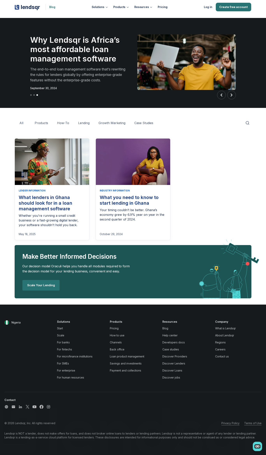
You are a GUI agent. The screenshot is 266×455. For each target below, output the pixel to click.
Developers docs (173, 342)
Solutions (98, 7)
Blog (52, 7)
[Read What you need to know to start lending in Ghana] (133, 162)
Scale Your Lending (41, 285)
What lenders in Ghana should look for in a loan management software (45, 203)
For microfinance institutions (74, 356)
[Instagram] (48, 407)
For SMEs (63, 363)
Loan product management (127, 356)
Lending (84, 123)
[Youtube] (34, 407)
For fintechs (64, 349)
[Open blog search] (247, 123)
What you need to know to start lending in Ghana (129, 200)
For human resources (70, 377)
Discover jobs (171, 377)
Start (60, 328)
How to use (117, 335)
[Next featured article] (231, 95)
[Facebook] (41, 407)
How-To (63, 123)
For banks (63, 342)
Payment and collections (125, 370)
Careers (220, 349)
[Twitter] (27, 407)
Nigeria (16, 322)
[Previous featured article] (221, 95)
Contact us (222, 356)
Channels (116, 342)
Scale (60, 335)
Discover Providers (174, 356)
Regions (220, 342)
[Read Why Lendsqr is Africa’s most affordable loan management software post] (186, 62)
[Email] (13, 407)
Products (119, 7)
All (21, 123)
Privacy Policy (230, 423)
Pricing (162, 7)
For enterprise (66, 370)
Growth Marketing (112, 123)
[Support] (6, 407)
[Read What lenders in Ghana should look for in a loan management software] (52, 162)
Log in (208, 7)
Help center (170, 335)
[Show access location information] (6, 322)
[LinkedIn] (20, 407)
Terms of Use (253, 423)
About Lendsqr (224, 335)
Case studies (170, 349)
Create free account (233, 7)
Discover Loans (172, 370)
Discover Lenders (173, 363)
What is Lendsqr (225, 328)
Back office (117, 349)
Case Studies (143, 123)
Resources (141, 7)
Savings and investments (126, 363)
